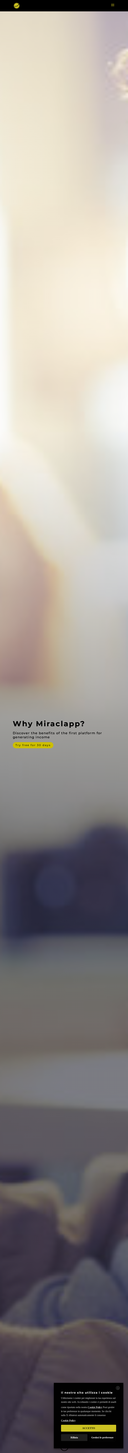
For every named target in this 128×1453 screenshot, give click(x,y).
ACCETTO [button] (88, 1428)
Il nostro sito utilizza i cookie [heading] (87, 1392)
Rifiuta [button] (74, 1437)
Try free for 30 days (33, 745)
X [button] (118, 1388)
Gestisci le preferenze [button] (102, 1437)
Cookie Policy (95, 1407)
